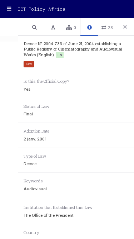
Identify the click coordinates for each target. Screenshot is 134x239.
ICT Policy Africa (41, 9)
